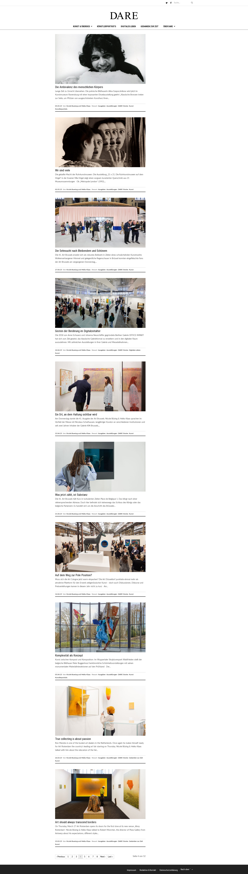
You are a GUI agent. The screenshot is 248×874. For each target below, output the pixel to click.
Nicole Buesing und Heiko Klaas (78, 106)
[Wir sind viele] (100, 167)
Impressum (131, 870)
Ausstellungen (111, 106)
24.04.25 (58, 350)
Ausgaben (102, 106)
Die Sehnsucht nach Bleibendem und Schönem (81, 250)
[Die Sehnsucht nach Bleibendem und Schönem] (100, 247)
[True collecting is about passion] (100, 735)
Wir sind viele (62, 170)
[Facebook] (170, 3)
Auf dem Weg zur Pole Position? (73, 575)
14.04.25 (58, 594)
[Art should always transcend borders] (100, 818)
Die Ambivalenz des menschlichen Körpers (79, 87)
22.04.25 (58, 433)
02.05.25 (58, 189)
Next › (103, 857)
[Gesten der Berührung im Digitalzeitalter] (100, 327)
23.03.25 (58, 841)
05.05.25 (58, 106)
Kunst (131, 106)
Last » (110, 857)
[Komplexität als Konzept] (100, 652)
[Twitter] (167, 3)
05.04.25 (58, 674)
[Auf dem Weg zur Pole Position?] (100, 571)
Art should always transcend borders (75, 822)
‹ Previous (60, 857)
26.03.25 (58, 758)
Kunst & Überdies (81, 26)
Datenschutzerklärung (169, 870)
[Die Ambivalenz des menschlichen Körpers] (100, 83)
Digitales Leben (128, 26)
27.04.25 (58, 270)
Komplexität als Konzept (69, 655)
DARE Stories (123, 106)
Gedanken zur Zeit (149, 26)
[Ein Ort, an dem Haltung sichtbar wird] (100, 411)
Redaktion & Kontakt (148, 870)
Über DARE (168, 26)
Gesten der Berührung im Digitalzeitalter (77, 331)
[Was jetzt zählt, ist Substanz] (100, 491)
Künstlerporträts (106, 26)
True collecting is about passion (73, 739)
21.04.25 (58, 514)
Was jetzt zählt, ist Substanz (71, 494)
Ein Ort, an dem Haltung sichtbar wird (76, 414)
